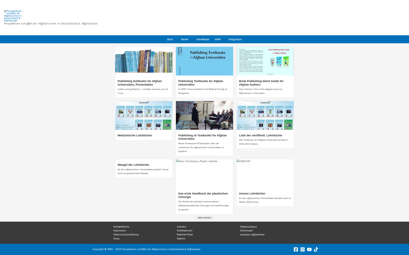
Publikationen (184, 230)
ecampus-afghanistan (252, 234)
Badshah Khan (185, 234)
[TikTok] (316, 249)
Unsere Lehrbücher (252, 193)
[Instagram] (302, 249)
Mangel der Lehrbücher (133, 164)
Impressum (119, 230)
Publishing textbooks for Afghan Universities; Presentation (140, 83)
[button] (174, 39)
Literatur (181, 226)
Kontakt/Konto (121, 226)
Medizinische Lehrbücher (135, 135)
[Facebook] (295, 249)
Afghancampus (248, 226)
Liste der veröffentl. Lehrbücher (260, 135)
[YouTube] (309, 249)
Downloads (246, 230)
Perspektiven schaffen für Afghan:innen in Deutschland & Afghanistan (51, 23)
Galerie (181, 238)
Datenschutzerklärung (126, 234)
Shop (116, 238)
